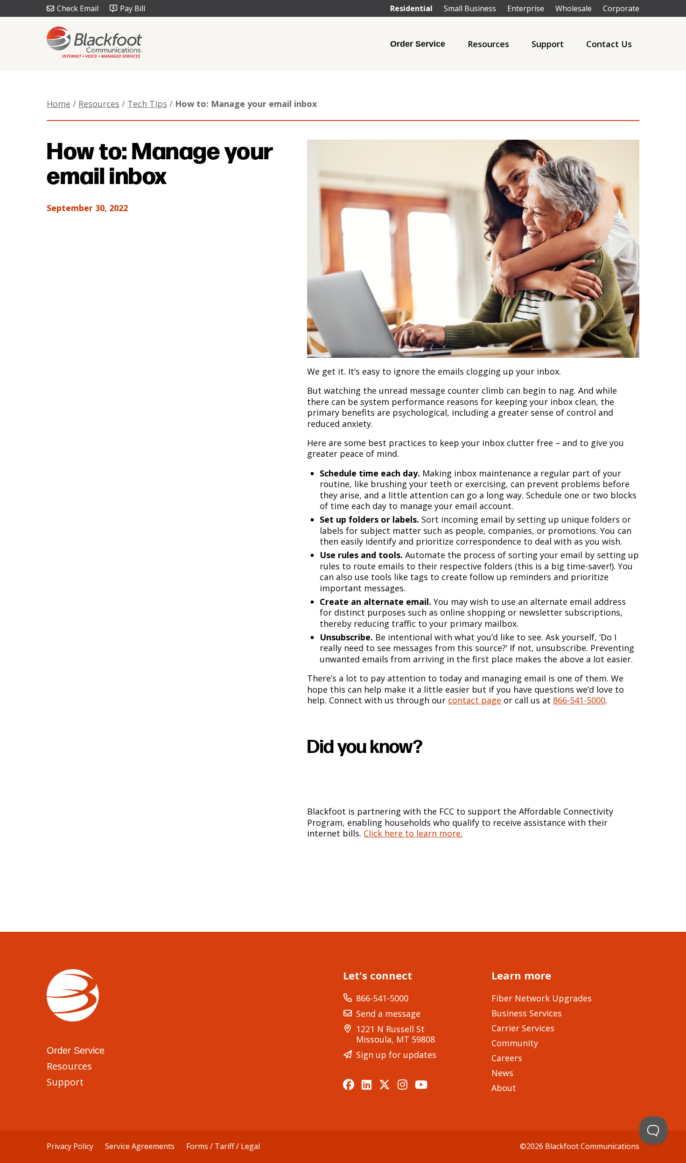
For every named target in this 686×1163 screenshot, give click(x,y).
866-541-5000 (579, 700)
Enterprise (525, 8)
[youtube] (421, 1084)
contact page (474, 700)
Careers (506, 1058)
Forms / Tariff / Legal (223, 1146)
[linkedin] (366, 1084)
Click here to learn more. (413, 833)
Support (548, 44)
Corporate (621, 8)
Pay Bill (132, 8)
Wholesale (573, 8)
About (503, 1088)
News (502, 1073)
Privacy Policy (70, 1146)
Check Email (77, 8)
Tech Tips (147, 103)
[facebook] (348, 1084)
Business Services (526, 1013)
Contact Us (609, 44)
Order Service (417, 44)
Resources (488, 44)
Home (58, 103)
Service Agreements (140, 1146)
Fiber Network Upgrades (541, 998)
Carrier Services (522, 1028)
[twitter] (384, 1084)
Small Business (470, 8)
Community (514, 1043)
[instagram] (402, 1084)
